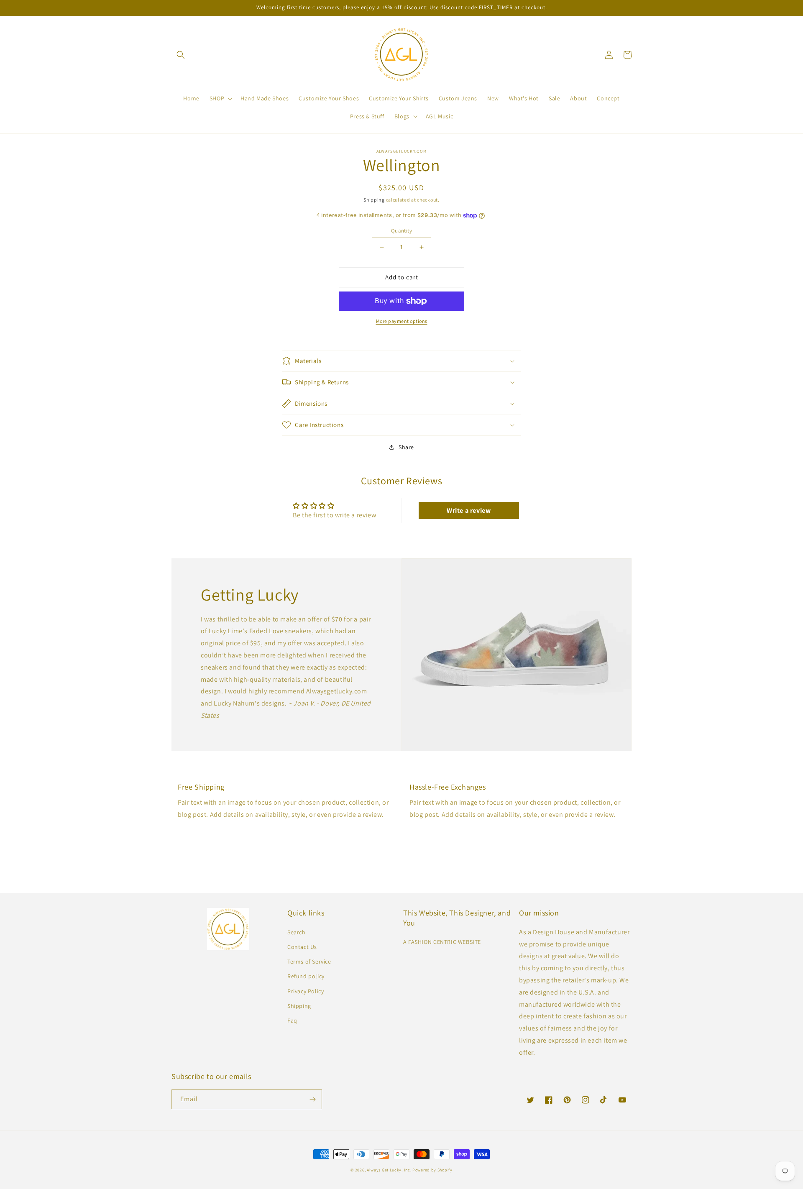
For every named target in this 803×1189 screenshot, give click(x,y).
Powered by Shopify (432, 1170)
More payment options (401, 321)
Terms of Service (309, 961)
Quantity (401, 230)
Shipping (374, 200)
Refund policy (306, 976)
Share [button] (406, 447)
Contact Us (302, 947)
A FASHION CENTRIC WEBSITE (442, 942)
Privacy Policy (305, 991)
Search (296, 932)
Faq (292, 1020)
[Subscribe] (312, 1099)
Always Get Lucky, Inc (388, 1170)
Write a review (469, 510)
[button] (180, 55)
